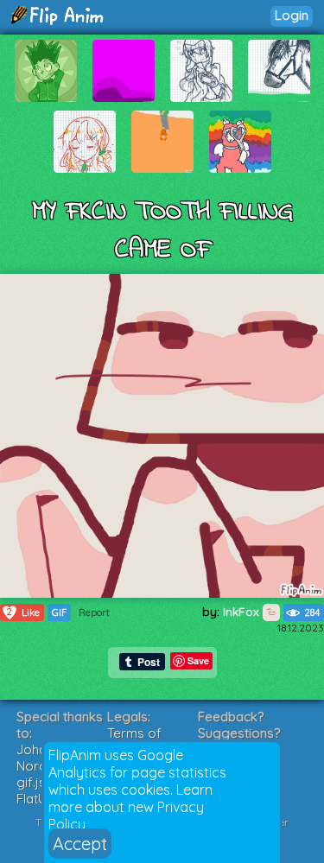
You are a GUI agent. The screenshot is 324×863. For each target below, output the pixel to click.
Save (198, 660)
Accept (80, 843)
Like (23, 612)
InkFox (243, 611)
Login (291, 15)
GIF (59, 612)
